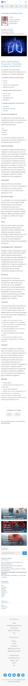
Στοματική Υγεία (14, 655)
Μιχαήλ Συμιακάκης (14, 19)
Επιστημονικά (9, 29)
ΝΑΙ (9, 414)
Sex (14, 633)
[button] (24, 553)
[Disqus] (14, 444)
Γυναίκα (3, 593)
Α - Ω (21, 6)
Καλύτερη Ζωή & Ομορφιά (14, 625)
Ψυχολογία (4, 587)
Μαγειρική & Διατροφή (14, 651)
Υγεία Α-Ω (3, 608)
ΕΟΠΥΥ (14, 663)
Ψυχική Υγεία (14, 628)
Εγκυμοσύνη (4, 592)
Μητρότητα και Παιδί (14, 648)
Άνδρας (3, 595)
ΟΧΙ (17, 414)
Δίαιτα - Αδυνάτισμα (14, 630)
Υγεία (2, 585)
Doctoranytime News (14, 658)
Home (2, 605)
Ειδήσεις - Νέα (14, 660)
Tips (2, 596)
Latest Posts (4, 606)
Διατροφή (3, 590)
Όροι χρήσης (17, 679)
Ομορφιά (3, 588)
